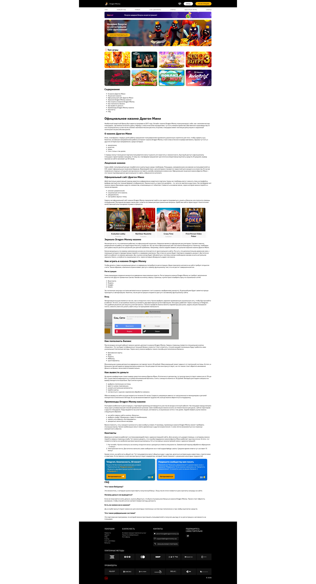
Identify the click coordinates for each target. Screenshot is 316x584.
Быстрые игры (191, 10)
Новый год (121, 10)
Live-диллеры (155, 10)
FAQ (106, 537)
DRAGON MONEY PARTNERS (167, 544)
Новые (137, 10)
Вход (188, 4)
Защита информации (130, 535)
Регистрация (203, 4)
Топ (106, 10)
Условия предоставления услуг (134, 533)
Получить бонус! (117, 35)
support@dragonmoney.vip (167, 539)
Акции (107, 535)
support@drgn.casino (169, 448)
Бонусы (107, 543)
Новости (108, 533)
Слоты (173, 10)
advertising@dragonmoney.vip (167, 534)
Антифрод (126, 537)
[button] (205, 41)
